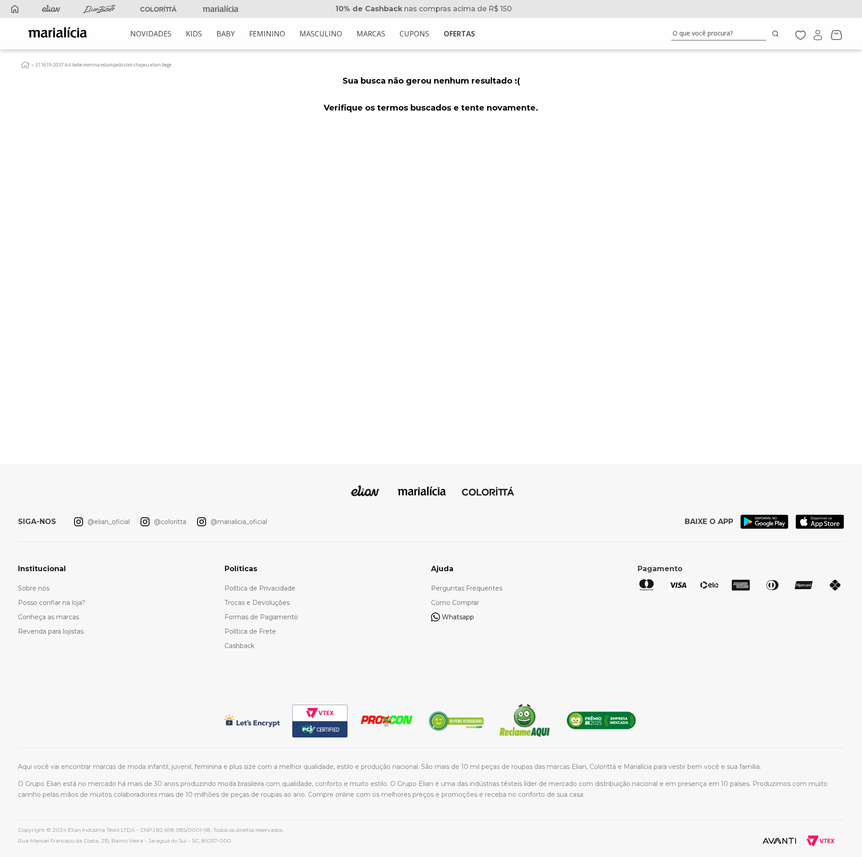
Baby (225, 34)
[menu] (302, 33)
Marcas (370, 34)
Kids (194, 34)
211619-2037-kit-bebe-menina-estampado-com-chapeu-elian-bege (103, 65)
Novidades (151, 34)
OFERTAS (459, 34)
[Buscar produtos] (777, 33)
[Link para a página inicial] (25, 65)
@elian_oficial (109, 522)
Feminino (267, 34)
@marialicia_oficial (239, 522)
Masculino (320, 34)
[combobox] (726, 33)
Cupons (414, 34)
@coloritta (170, 522)
